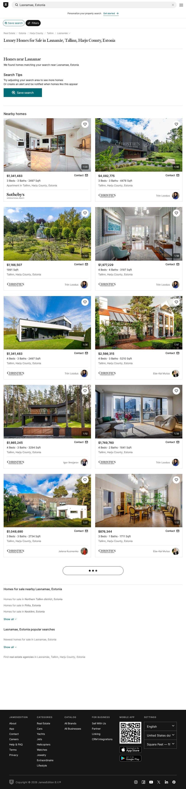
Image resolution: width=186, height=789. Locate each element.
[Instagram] (136, 782)
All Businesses (72, 728)
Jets (39, 739)
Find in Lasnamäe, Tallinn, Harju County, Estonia (44, 656)
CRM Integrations (102, 739)
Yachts (41, 733)
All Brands (70, 723)
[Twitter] (158, 782)
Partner (96, 728)
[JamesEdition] (6, 5)
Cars (39, 728)
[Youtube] (151, 782)
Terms (13, 749)
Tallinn (50, 33)
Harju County (36, 33)
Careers (14, 739)
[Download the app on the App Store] (130, 749)
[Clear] (173, 5)
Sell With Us (99, 723)
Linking (96, 733)
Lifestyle (42, 765)
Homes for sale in (33, 599)
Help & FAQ (16, 744)
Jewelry (41, 754)
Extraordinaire (45, 760)
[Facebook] (143, 782)
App (11, 728)
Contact (14, 733)
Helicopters (43, 744)
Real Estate (9, 33)
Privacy (13, 754)
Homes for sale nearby (33, 589)
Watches (42, 749)
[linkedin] (166, 782)
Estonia (22, 33)
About (12, 723)
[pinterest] (174, 782)
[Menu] (181, 5)
